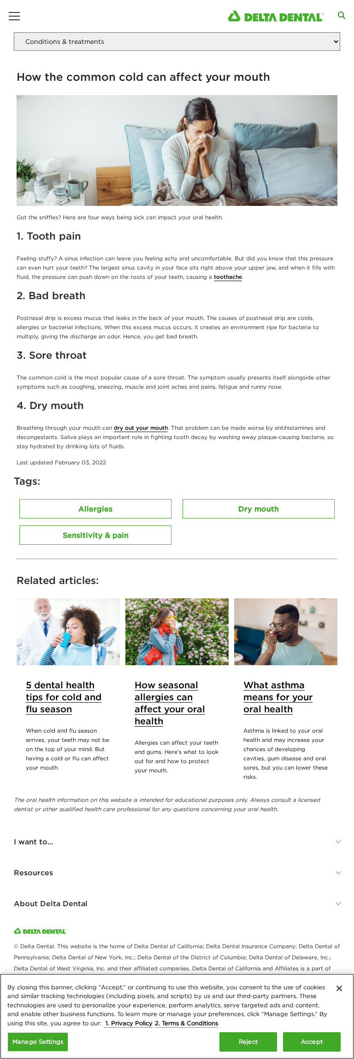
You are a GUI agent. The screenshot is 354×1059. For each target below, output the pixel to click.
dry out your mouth (141, 427)
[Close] (339, 988)
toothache (228, 276)
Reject (248, 1042)
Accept (312, 1042)
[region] (177, 1016)
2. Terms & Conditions (186, 1023)
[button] (177, 841)
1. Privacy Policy (128, 1023)
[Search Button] (341, 15)
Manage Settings (37, 1042)
